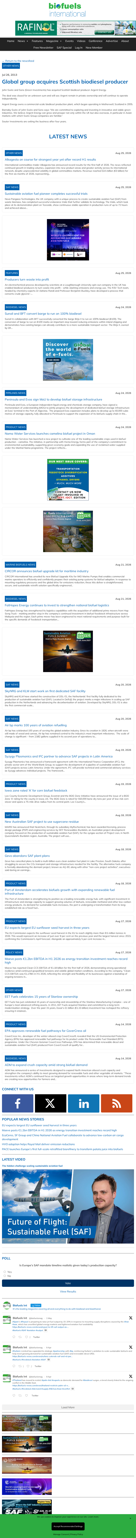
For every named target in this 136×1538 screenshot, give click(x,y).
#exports (56, 1380)
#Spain (15, 1321)
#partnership (59, 1351)
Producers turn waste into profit (27, 279)
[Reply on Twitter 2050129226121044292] (15, 1337)
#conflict (66, 1389)
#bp (71, 1351)
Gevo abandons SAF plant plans (28, 856)
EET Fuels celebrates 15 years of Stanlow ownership (41, 996)
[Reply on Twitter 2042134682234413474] (15, 1395)
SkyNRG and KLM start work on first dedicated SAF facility (45, 691)
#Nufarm (16, 1351)
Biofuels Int (20, 1318)
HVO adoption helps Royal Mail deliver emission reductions (38, 1144)
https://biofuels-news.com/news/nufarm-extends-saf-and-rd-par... (42, 1356)
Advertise (112, 41)
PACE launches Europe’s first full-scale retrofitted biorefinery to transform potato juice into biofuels (62, 1149)
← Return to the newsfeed (18, 60)
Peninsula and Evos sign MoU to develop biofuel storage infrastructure (53, 399)
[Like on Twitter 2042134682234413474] (27, 1395)
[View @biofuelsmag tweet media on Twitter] (45, 1330)
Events (69, 41)
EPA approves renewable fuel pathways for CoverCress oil (45, 1031)
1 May (49, 1318)
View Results (68, 1291)
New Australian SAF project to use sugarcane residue (42, 822)
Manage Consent (61, 1534)
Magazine (52, 41)
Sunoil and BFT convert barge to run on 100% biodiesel (43, 313)
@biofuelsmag (35, 1318)
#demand (36, 1389)
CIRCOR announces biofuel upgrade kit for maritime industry (47, 571)
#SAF (23, 1330)
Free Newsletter (43, 47)
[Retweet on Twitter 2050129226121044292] (21, 1337)
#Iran (126, 1321)
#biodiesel (88, 1380)
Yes (9, 1272)
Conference (95, 41)
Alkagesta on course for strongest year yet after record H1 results (50, 159)
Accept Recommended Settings (68, 1526)
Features (37, 41)
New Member (94, 47)
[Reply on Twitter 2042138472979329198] (15, 1366)
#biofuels (16, 1330)
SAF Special (64, 47)
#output (39, 1330)
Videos (81, 41)
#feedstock (26, 1359)
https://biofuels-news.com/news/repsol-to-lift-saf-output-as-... (40, 1327)
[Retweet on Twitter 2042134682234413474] (21, 1395)
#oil (49, 1380)
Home (10, 41)
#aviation (31, 1330)
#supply (44, 1389)
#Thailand (17, 1380)
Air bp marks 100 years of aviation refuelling (36, 725)
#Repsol (24, 1321)
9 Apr (48, 1347)
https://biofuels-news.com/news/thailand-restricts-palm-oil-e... (40, 1385)
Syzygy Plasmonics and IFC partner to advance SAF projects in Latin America (59, 756)
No (9, 1276)
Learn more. (93, 1516)
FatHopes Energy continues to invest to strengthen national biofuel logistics (58, 605)
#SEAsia (53, 1389)
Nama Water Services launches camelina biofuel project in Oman (50, 433)
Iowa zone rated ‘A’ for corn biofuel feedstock (36, 790)
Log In (78, 47)
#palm (45, 1380)
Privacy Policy (76, 1534)
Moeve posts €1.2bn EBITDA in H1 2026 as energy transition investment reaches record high (66, 960)
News (21, 41)
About (125, 41)
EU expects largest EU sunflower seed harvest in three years (47, 928)
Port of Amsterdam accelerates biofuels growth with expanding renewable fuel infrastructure (60, 891)
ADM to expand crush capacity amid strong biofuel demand (46, 1065)
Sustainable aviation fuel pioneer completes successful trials (46, 194)
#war (14, 1324)
